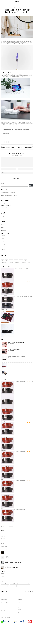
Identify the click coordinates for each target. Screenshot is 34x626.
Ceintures (3, 238)
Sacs (2, 252)
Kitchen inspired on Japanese (8, 208)
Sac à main (3, 249)
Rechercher (2, 183)
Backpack (3, 222)
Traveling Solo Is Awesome (7, 203)
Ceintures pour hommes (27, 258)
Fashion (3, 224)
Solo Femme (23, 262)
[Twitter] (6, 142)
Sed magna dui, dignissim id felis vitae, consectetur (8, 192)
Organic (18, 585)
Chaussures (3, 240)
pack (25, 260)
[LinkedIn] (8, 142)
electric (24, 583)
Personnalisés (3, 246)
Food (2, 585)
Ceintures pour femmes (18, 258)
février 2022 (3, 213)
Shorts (3, 227)
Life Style (2, 541)
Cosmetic (15, 583)
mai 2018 (3, 216)
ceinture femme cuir (10, 258)
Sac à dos (3, 247)
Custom (6, 260)
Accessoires (3, 235)
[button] (32, 1)
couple (2, 260)
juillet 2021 (3, 215)
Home (1, 4)
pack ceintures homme (4, 262)
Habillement (3, 243)
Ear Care (20, 583)
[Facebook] (4, 142)
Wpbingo (2, 203)
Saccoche (3, 250)
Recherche (11, 526)
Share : (2, 142)
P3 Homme (21, 260)
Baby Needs (6, 583)
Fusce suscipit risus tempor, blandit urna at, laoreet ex (9, 193)
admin (15, 14)
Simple (22, 585)
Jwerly (6, 585)
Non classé (3, 244)
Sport (26, 585)
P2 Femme (11, 260)
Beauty (11, 583)
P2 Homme (16, 260)
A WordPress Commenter (4, 201)
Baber (2, 583)
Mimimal (14, 585)
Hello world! (3, 190)
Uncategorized (5, 4)
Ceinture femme (4, 258)
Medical (10, 585)
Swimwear (2, 544)
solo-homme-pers (17, 262)
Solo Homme (28, 262)
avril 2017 (3, 218)
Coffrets (3, 241)
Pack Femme (11, 262)
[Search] (32, 533)
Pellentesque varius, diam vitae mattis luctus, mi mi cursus (9, 195)
